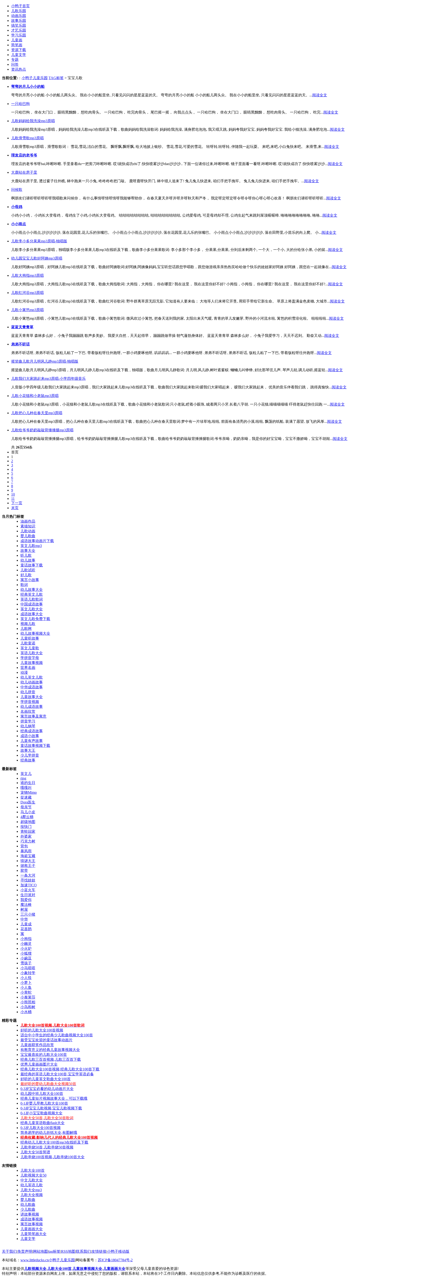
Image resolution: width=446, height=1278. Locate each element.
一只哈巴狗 (20, 104)
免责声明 (24, 1251)
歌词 (24, 585)
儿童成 (26, 924)
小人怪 (26, 978)
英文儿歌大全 (31, 609)
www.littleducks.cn (34, 1260)
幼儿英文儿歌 (31, 677)
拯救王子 (27, 866)
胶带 (24, 870)
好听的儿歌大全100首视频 (41, 1030)
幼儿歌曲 (27, 1204)
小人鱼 (26, 987)
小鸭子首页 (20, 6)
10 (13, 494)
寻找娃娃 (27, 880)
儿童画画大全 (31, 1229)
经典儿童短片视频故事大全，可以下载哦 (53, 1098)
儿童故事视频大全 (87, 1269)
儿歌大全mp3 (31, 1190)
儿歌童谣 (27, 643)
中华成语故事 (31, 687)
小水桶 (26, 1012)
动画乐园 (18, 16)
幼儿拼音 (27, 692)
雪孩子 (26, 963)
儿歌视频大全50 (33, 1175)
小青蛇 (26, 992)
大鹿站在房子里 (24, 172)
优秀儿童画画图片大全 (39, 1064)
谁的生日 (27, 783)
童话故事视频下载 (35, 746)
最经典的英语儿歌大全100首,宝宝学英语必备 (57, 1074)
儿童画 (16, 40)
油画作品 (27, 521)
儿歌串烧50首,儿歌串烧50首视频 (46, 1147)
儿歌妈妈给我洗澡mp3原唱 (33, 121)
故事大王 (27, 750)
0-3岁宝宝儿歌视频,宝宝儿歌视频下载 (51, 1108)
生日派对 (27, 895)
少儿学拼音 (29, 755)
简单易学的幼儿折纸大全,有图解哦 (48, 1133)
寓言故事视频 (31, 1224)
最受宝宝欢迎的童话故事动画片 (46, 1040)
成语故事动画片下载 (37, 541)
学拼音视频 (29, 702)
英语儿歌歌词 (31, 599)
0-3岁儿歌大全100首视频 (40, 1128)
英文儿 (26, 774)
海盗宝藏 (27, 856)
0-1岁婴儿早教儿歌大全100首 (44, 1103)
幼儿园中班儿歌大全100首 (41, 1094)
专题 (15, 60)
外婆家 (26, 836)
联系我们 (83, 1251)
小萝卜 (26, 983)
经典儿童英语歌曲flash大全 (42, 1123)
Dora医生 (27, 802)
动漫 (24, 672)
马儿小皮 (27, 812)
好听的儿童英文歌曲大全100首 (45, 1079)
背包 (24, 846)
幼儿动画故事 (31, 682)
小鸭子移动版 (118, 1251)
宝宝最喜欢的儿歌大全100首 (43, 1055)
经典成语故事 (31, 731)
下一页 (16, 503)
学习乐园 (18, 35)
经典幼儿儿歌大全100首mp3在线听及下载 (54, 1142)
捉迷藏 (26, 797)
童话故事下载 (31, 565)
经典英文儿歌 (31, 594)
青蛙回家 (27, 831)
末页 (15, 508)
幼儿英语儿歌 (31, 1185)
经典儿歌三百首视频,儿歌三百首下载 (50, 1059)
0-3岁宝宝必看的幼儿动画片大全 (47, 1089)
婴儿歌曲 (27, 536)
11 (13, 499)
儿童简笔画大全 (33, 1234)
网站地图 (40, 1251)
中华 (24, 919)
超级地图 (27, 822)
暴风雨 (26, 851)
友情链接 (99, 1251)
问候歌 (16, 190)
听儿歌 (26, 555)
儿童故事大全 (31, 697)
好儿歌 (26, 575)
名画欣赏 (27, 711)
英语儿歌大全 (31, 653)
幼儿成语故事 (31, 707)
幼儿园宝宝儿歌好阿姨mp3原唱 (36, 258)
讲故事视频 (29, 1214)
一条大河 (27, 875)
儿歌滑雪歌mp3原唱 (27, 138)
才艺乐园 (18, 30)
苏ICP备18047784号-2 (115, 1260)
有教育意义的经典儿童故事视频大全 (50, 1050)
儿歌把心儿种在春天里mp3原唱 (36, 413)
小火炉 (26, 948)
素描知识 (27, 526)
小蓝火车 (27, 890)
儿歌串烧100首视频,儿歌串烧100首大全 (52, 1157)
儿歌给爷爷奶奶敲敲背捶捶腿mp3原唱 (42, 430)
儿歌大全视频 (31, 1195)
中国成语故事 (31, 604)
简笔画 (16, 45)
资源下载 (18, 50)
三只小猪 (27, 914)
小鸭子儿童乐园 (35, 78)
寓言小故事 (29, 580)
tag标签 (54, 1251)
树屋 (24, 909)
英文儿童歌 (29, 648)
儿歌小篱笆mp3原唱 (27, 310)
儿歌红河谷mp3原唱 (27, 293)
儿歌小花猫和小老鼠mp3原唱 (35, 396)
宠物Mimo (28, 792)
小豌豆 (26, 958)
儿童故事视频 (31, 663)
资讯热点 (18, 69)
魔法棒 (26, 905)
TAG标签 (56, 78)
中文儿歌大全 (31, 1180)
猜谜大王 (27, 861)
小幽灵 (26, 944)
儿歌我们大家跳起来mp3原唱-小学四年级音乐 (48, 378)
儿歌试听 (27, 570)
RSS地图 (68, 1251)
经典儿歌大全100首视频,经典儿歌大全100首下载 (59, 1069)
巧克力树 (27, 841)
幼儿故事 (27, 560)
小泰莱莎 (27, 997)
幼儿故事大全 (31, 590)
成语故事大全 (31, 614)
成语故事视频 (31, 1219)
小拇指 (26, 939)
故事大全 (27, 551)
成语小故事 (29, 736)
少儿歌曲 (27, 1209)
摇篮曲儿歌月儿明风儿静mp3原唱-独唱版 (44, 361)
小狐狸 (26, 953)
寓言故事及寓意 (33, 716)
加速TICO (28, 885)
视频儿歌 (27, 624)
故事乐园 (18, 21)
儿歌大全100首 (32, 1170)
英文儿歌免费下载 (35, 619)
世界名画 (27, 668)
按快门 (26, 827)
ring (23, 778)
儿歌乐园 (18, 11)
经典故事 (27, 760)
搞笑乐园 (18, 25)
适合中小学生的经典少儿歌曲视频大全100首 (56, 1035)
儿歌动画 (27, 531)
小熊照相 (27, 1002)
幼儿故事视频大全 (35, 633)
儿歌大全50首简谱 (35, 1152)
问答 (15, 64)
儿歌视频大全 (35, 1269)
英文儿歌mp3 (31, 546)
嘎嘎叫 (26, 788)
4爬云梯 (26, 817)
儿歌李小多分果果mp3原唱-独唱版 (39, 241)
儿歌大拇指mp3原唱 (27, 275)
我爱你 (26, 900)
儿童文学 (18, 55)
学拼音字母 (29, 658)
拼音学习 (27, 721)
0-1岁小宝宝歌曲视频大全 (41, 1113)
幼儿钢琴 (27, 726)
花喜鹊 (26, 929)
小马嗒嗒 (27, 968)
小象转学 (27, 973)
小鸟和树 (27, 1007)
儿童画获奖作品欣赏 (37, 1045)
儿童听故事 (29, 638)
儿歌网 (26, 629)
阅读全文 (319, 95)
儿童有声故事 (31, 741)
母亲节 (26, 807)
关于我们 (9, 1251)
